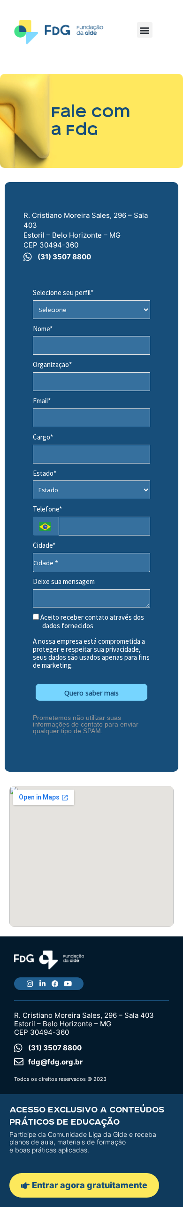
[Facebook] (55, 983)
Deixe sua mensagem (64, 581)
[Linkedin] (42, 983)
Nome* (43, 329)
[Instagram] (29, 983)
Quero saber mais (91, 692)
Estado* (44, 473)
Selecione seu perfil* (63, 292)
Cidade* (44, 545)
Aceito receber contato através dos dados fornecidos (91, 622)
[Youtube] (67, 983)
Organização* (52, 364)
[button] (144, 30)
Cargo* (43, 437)
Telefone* (47, 509)
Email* (42, 401)
